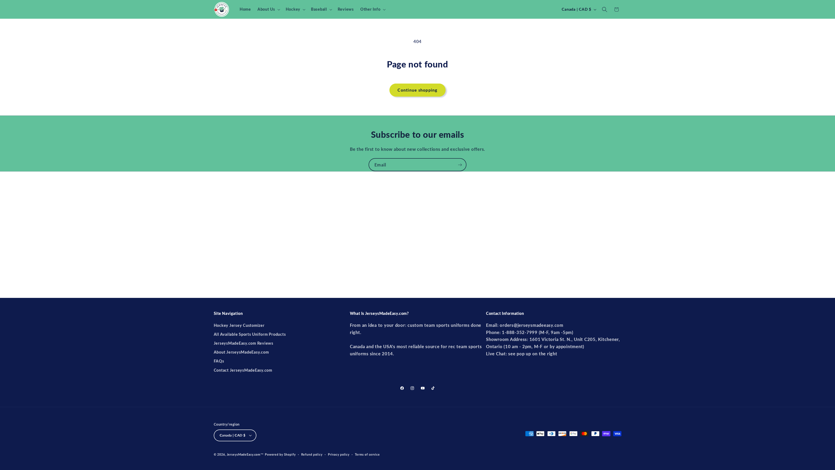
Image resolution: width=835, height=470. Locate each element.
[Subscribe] (460, 164)
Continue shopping (417, 89)
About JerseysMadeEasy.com (241, 352)
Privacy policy (338, 454)
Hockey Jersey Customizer (239, 325)
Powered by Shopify (280, 454)
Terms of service (367, 454)
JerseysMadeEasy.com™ (245, 454)
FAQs (219, 361)
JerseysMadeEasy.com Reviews (243, 343)
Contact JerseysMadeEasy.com (243, 370)
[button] (268, 9)
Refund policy (311, 454)
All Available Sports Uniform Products (250, 334)
